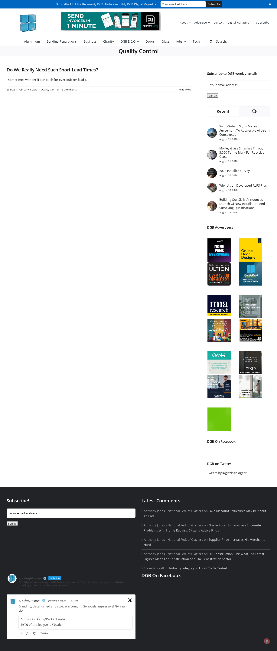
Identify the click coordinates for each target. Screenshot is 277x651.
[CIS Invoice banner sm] (111, 14)
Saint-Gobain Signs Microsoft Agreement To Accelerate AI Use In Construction (244, 130)
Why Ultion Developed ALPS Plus (243, 185)
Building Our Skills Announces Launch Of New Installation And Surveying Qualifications (242, 204)
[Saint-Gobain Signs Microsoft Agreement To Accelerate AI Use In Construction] (212, 130)
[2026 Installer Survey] (212, 170)
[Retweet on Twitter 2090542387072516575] (28, 634)
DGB (12, 89)
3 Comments (69, 89)
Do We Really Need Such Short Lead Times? (52, 70)
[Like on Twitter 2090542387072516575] (36, 634)
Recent (223, 111)
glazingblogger (30, 600)
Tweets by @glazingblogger (227, 473)
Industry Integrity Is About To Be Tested (198, 568)
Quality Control (50, 89)
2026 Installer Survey (234, 171)
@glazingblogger (57, 600)
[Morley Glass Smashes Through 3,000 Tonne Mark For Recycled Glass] (212, 152)
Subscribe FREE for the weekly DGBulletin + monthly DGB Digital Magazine (106, 4)
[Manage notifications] (267, 641)
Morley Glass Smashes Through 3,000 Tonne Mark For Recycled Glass (242, 152)
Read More (185, 89)
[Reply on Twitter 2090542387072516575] (21, 634)
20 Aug (74, 600)
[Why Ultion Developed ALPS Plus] (212, 185)
